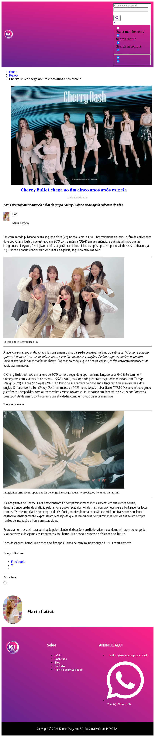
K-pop (13, 75)
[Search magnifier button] (117, 18)
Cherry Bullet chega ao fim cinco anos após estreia (74, 190)
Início (13, 72)
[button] (63, 34)
